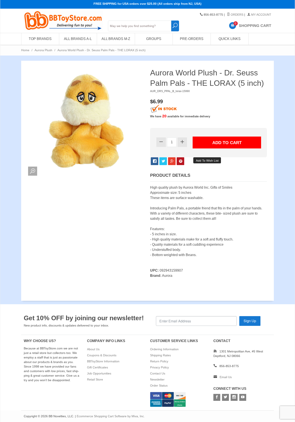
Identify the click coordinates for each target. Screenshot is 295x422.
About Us (93, 349)
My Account (260, 14)
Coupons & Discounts (101, 355)
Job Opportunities (99, 373)
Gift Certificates (97, 367)
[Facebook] (216, 397)
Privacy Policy (159, 367)
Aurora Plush (43, 50)
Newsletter (157, 379)
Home (25, 50)
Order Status (159, 385)
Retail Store (95, 379)
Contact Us (157, 373)
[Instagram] (234, 397)
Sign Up (250, 320)
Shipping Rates (160, 355)
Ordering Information (164, 349)
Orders (236, 14)
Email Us (226, 377)
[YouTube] (242, 397)
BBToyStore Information (103, 361)
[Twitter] (225, 397)
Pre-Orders (191, 39)
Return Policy (159, 361)
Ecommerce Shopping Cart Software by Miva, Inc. (111, 416)
